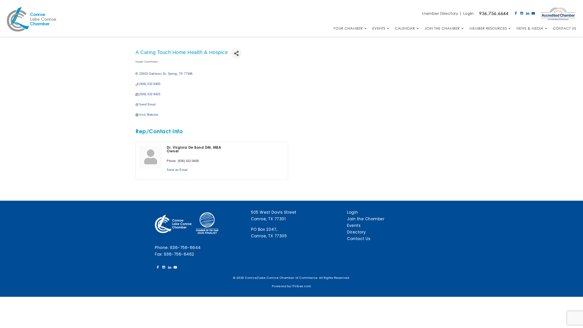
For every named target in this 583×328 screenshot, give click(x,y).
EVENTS (378, 29)
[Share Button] (236, 53)
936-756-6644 (185, 247)
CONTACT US (564, 29)
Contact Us (358, 238)
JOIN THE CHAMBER (442, 29)
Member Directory (440, 13)
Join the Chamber (365, 219)
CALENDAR (405, 29)
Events (354, 225)
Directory (356, 232)
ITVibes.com (301, 286)
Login (468, 13)
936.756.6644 (493, 13)
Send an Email (177, 170)
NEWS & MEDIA (530, 29)
